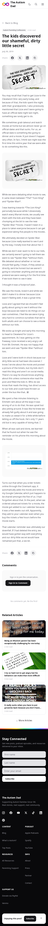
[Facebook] (12, 813)
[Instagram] (5, 813)
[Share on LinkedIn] (27, 58)
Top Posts (6, 848)
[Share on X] (20, 58)
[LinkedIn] (42, 813)
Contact (28, 883)
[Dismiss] (41, 918)
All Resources (8, 860)
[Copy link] (35, 58)
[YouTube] (20, 813)
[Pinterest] (5, 820)
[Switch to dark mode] (30, 4)
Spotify (28, 840)
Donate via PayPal (10, 895)
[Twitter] (27, 813)
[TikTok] (35, 813)
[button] (24, 77)
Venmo (5, 903)
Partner (28, 875)
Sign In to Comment (18, 583)
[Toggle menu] (43, 4)
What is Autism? (9, 840)
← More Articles (24, 720)
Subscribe (9, 779)
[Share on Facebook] (12, 58)
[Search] (36, 4)
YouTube (29, 848)
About (27, 860)
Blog (4, 833)
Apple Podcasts (32, 833)
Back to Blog (11, 23)
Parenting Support (10, 868)
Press (27, 868)
